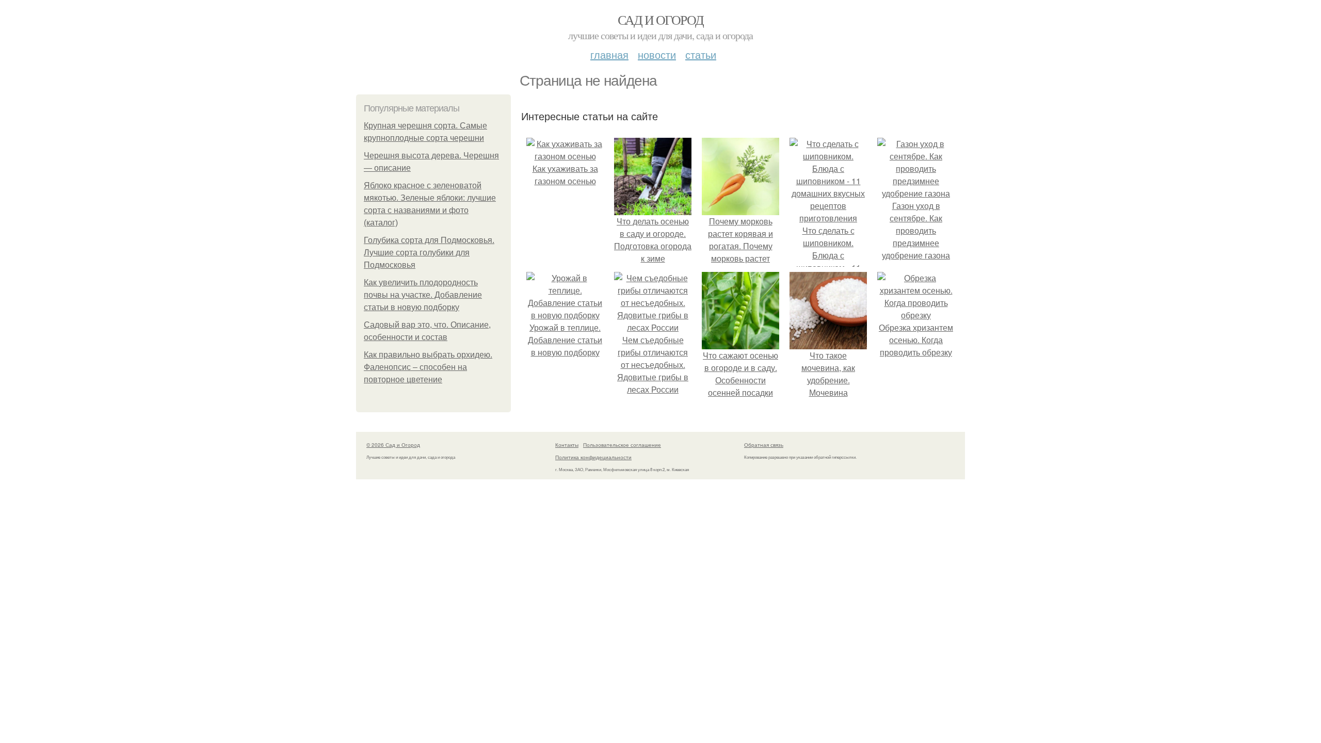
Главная (609, 54)
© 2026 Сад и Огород (393, 444)
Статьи (700, 54)
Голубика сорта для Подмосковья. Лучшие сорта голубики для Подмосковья (429, 252)
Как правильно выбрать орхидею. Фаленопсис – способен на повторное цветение (428, 367)
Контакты (566, 444)
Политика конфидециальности (593, 457)
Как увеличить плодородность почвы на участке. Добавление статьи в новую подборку (423, 295)
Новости (657, 54)
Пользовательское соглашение (622, 444)
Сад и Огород (661, 19)
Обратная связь (763, 444)
